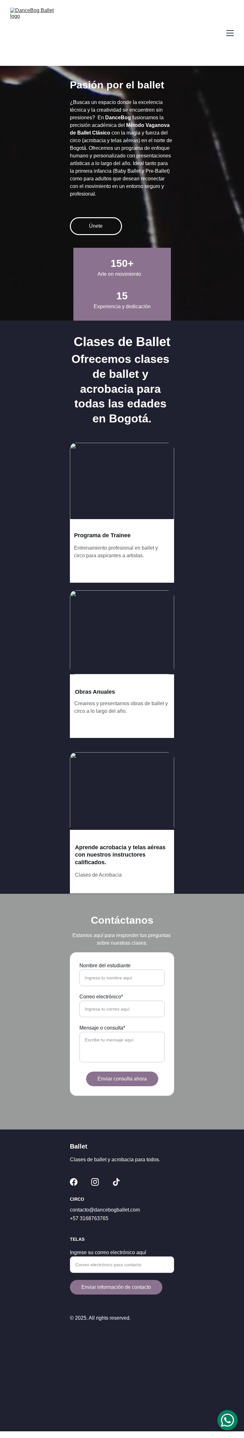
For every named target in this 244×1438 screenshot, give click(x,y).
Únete (96, 226)
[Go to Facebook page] (74, 1182)
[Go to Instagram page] (95, 1182)
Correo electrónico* (101, 996)
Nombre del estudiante (105, 965)
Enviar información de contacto (116, 1287)
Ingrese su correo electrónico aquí (108, 1252)
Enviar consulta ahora (122, 1078)
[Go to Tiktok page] (116, 1182)
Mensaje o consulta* (102, 1028)
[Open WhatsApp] (227, 1420)
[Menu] (230, 33)
